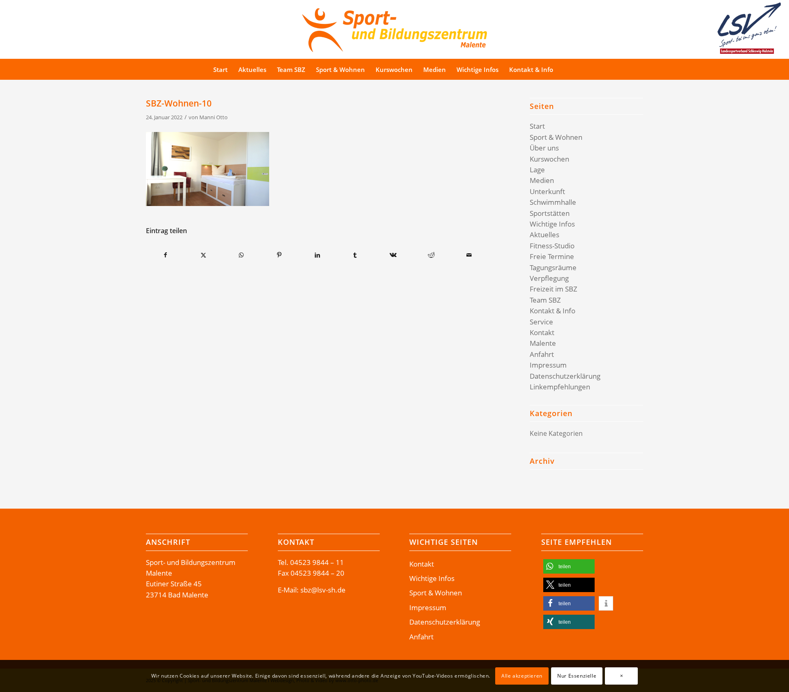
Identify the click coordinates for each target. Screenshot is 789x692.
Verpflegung (549, 278)
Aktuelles (544, 234)
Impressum (548, 365)
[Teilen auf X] (203, 254)
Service (541, 321)
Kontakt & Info (552, 310)
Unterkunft (547, 191)
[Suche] (574, 69)
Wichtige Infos (552, 224)
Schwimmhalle (553, 202)
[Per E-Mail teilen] (469, 254)
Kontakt (542, 332)
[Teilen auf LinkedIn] (317, 254)
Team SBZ (545, 300)
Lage (537, 169)
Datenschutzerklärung (565, 376)
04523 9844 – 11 (317, 562)
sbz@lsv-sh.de (323, 590)
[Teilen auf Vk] (393, 254)
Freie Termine (552, 256)
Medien (542, 180)
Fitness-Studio (552, 245)
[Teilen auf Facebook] (165, 254)
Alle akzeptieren (521, 675)
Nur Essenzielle (576, 675)
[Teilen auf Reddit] (431, 254)
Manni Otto (213, 117)
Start (537, 126)
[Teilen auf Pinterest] (279, 254)
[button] (569, 566)
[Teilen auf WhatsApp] (241, 254)
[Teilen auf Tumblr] (355, 254)
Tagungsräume (553, 267)
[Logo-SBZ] (394, 28)
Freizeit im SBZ (553, 289)
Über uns (544, 148)
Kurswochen (549, 159)
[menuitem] (220, 69)
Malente (543, 343)
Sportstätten (550, 213)
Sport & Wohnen (556, 137)
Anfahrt (542, 354)
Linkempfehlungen (560, 386)
